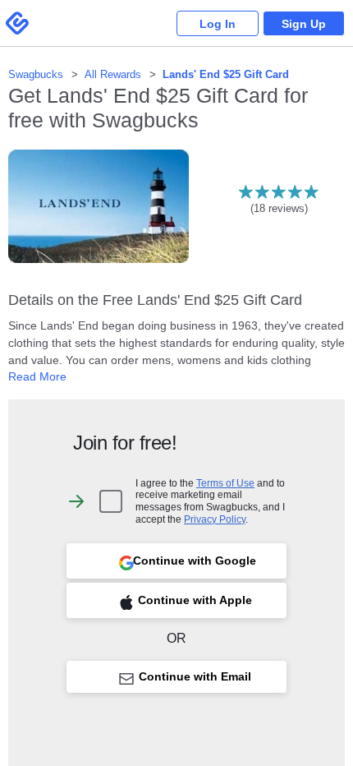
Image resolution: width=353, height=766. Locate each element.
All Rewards (113, 74)
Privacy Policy (214, 519)
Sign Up (304, 23)
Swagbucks (35, 74)
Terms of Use (225, 483)
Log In (217, 23)
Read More (37, 376)
